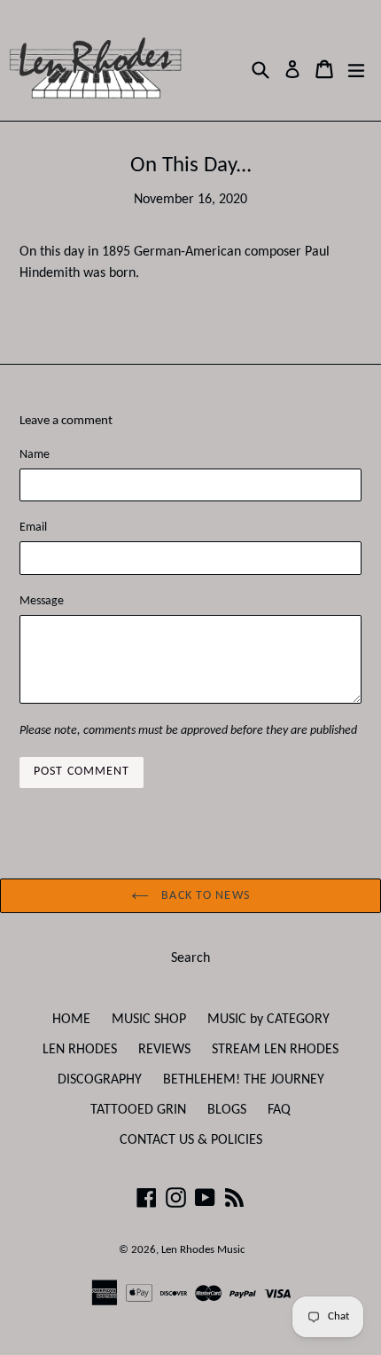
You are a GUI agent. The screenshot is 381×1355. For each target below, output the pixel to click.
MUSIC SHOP (149, 1019)
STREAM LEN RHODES (275, 1050)
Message (41, 601)
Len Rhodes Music (203, 1250)
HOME (71, 1019)
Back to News (204, 895)
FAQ (279, 1110)
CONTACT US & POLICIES (191, 1140)
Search (190, 958)
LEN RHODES (80, 1050)
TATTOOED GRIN (138, 1110)
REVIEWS (164, 1050)
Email (33, 527)
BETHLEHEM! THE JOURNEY (243, 1080)
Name (34, 454)
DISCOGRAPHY (100, 1080)
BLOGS (226, 1110)
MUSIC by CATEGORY (268, 1019)
